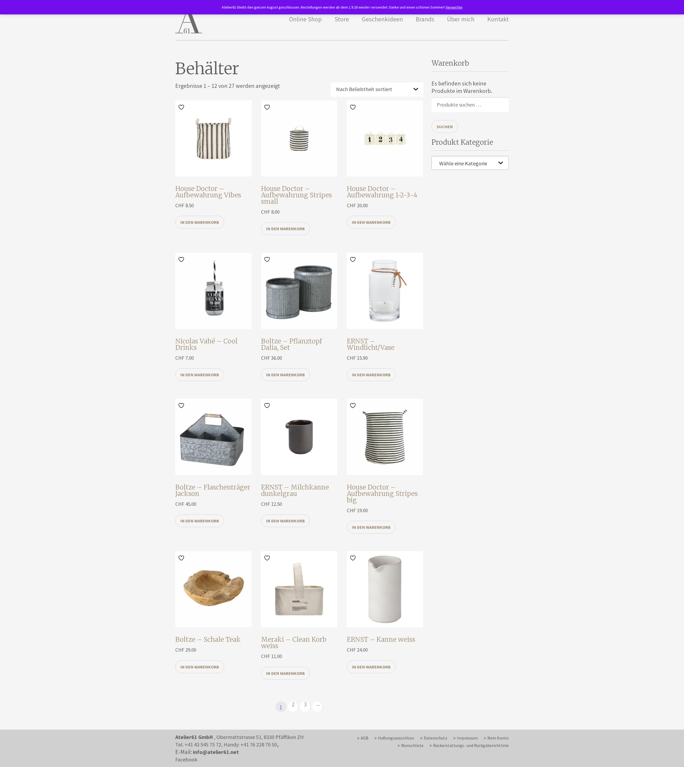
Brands (425, 19)
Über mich (461, 19)
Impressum (467, 738)
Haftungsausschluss (396, 738)
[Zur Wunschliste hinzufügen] (182, 107)
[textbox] (470, 163)
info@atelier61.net (216, 752)
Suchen (445, 126)
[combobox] (470, 163)
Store (342, 19)
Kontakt (498, 19)
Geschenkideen (382, 19)
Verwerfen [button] (454, 7)
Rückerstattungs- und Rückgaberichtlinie (471, 745)
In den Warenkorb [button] (199, 222)
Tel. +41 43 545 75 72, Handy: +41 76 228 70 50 (226, 744)
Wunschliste (412, 745)
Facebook (186, 759)
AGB (364, 738)
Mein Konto (498, 738)
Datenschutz (435, 738)
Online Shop (305, 19)
